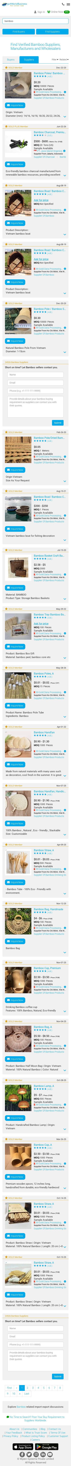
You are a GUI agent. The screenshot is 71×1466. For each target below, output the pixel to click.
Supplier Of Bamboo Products (49, 98)
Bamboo (21, 1406)
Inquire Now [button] (16, 105)
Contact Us (54, 1429)
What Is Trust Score (36, 1432)
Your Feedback (13, 1432)
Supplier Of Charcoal (44, 157)
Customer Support (58, 1436)
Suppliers (29, 59)
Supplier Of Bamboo (44, 215)
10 (13, 1393)
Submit (57, 422)
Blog (42, 1429)
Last (26, 1393)
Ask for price (41, 200)
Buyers (11, 59)
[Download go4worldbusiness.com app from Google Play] (46, 1446)
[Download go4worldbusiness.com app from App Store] (23, 1446)
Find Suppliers (52, 31)
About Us (14, 1429)
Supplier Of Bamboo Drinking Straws (52, 1228)
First (9, 1387)
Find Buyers (19, 31)
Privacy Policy (10, 1436)
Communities (29, 1429)
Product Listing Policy (33, 1436)
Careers (35, 1439)
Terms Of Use (57, 1432)
